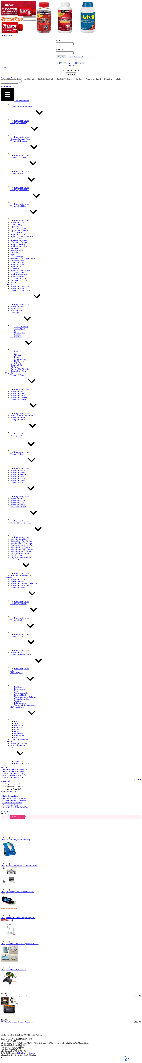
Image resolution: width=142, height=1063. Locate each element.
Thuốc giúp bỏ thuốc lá (18, 246)
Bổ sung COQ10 (16, 232)
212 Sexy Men (19, 733)
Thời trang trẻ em (16, 310)
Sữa (11, 747)
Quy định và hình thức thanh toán (14, 798)
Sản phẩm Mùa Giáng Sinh (20, 369)
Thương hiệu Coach (17, 288)
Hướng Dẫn (108, 79)
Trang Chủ (6, 79)
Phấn (12, 671)
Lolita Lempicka (20, 703)
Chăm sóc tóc (15, 224)
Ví (15, 331)
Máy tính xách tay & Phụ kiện (21, 551)
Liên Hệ (118, 79)
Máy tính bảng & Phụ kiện (20, 539)
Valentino (17, 701)
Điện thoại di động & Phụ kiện (21, 557)
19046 (3, 840)
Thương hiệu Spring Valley (20, 139)
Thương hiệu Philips (17, 472)
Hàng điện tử (17, 817)
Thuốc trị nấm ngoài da (18, 274)
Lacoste (17, 731)
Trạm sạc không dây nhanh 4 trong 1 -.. (19, 840)
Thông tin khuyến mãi (93, 79)
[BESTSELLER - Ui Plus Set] (71, 956)
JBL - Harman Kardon (18, 507)
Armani (17, 729)
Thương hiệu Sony (17, 482)
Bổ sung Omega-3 (17, 272)
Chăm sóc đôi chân (17, 262)
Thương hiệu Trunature (18, 141)
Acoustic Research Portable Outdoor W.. (19, 1022)
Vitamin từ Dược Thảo (18, 234)
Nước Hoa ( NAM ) (17, 707)
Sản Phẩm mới (29, 79)
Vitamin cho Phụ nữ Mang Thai (21, 236)
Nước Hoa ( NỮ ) (16, 673)
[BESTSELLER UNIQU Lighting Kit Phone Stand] (71, 930)
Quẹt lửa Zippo (16, 555)
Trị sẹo (13, 282)
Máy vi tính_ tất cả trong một (20, 575)
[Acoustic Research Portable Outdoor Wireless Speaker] (71, 1008)
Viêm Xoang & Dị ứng (18, 240)
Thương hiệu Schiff (17, 173)
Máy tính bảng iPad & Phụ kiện (21, 549)
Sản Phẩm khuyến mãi (45, 79)
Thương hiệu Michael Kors (20, 286)
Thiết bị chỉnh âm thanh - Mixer (21, 416)
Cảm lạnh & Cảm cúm (18, 242)
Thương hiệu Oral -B (18, 474)
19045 (3, 866)
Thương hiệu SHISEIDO (19, 585)
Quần (16, 351)
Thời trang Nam (16, 337)
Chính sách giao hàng (10, 805)
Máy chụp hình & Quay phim (21, 543)
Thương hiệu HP (16, 391)
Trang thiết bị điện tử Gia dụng (21, 541)
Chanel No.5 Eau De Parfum (24, 705)
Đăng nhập (61, 57)
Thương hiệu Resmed (18, 478)
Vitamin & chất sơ (17, 276)
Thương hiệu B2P (17, 652)
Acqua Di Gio (19, 735)
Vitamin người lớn (17, 264)
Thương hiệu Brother (17, 420)
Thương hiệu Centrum (18, 157)
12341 (3, 970)
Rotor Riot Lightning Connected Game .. (20, 996)
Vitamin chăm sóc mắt (18, 244)
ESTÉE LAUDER (17, 581)
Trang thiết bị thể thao (18, 371)
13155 (3, 944)
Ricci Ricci (18, 687)
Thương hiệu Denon (17, 418)
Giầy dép (17, 335)
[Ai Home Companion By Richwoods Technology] (71, 852)
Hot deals (79, 79)
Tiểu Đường (14, 248)
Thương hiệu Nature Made (19, 190)
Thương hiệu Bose (17, 503)
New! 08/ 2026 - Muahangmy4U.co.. (15, 769)
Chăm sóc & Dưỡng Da (19, 739)
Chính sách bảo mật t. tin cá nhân (14, 800)
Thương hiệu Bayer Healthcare (21, 106)
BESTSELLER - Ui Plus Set (16, 970)
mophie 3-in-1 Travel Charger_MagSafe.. (20, 918)
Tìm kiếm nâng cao (7, 86)
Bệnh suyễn (14, 268)
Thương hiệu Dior (16, 620)
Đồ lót (16, 357)
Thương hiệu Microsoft (18, 397)
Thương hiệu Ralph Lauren (20, 290)
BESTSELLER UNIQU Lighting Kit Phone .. (22, 944)
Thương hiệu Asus (17, 393)
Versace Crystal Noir (21, 699)
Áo (15, 353)
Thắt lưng (17, 355)
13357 (3, 918)
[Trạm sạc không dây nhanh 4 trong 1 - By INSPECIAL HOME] (71, 826)
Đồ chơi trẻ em (15, 308)
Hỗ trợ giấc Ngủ (16, 238)
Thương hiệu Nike (17, 306)
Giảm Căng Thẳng (17, 260)
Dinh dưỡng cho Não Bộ (19, 280)
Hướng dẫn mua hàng (10, 796)
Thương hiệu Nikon (17, 505)
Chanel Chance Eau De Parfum (25, 697)
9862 (2, 1022)
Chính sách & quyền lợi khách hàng (15, 807)
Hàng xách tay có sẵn (21, 121)
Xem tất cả (137, 779)
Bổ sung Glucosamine (18, 228)
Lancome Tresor (20, 689)
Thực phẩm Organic (17, 745)
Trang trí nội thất (16, 365)
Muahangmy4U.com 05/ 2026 (12, 777)
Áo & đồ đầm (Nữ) (21, 327)
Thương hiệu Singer (17, 375)
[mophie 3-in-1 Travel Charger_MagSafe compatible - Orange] (71, 904)
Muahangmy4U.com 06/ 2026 (12, 773)
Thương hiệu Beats (17, 476)
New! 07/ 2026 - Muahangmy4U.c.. (14, 771)
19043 (3, 892)
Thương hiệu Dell (16, 499)
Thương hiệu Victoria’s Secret (20, 654)
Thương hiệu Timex (17, 454)
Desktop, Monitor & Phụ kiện (21, 545)
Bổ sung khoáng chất (18, 278)
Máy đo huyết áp (16, 250)
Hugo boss (18, 727)
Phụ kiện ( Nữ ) (19, 333)
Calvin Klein (18, 725)
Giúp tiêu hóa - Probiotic (19, 230)
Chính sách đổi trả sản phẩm (12, 803)
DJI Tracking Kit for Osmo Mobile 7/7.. (20, 892)
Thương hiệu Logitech (18, 399)
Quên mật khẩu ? (74, 57)
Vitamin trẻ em (15, 266)
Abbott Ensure (19, 761)
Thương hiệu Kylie (17, 636)
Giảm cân (14, 252)
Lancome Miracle (20, 695)
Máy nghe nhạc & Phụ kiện (20, 547)
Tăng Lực (14, 254)
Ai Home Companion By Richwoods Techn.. (21, 866)
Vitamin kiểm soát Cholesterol (21, 270)
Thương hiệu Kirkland (18, 206)
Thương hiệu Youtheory (18, 123)
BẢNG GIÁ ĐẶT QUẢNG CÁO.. (14, 775)
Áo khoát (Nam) (20, 359)
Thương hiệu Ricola (17, 222)
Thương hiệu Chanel (17, 587)
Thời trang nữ (15, 312)
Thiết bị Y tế (14, 559)
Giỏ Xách (14, 367)
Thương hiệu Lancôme (18, 604)
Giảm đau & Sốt (16, 226)
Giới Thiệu (17, 79)
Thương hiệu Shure (17, 480)
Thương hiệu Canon (17, 436)
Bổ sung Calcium (16, 256)
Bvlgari (16, 721)
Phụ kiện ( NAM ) (20, 361)
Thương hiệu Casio (17, 438)
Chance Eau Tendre (21, 693)
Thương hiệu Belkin (17, 470)
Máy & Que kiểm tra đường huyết (22, 258)
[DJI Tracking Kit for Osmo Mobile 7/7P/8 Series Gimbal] (71, 878)
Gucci (16, 691)
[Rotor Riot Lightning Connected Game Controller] (71, 982)
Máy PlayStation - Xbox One (20, 523)
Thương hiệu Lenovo (18, 395)
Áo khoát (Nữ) (19, 329)
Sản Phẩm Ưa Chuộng (64, 79)
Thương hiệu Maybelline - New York (23, 583)
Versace (17, 723)
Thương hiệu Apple (17, 501)
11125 (3, 996)
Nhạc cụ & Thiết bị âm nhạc (20, 553)
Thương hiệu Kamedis (18, 579)
